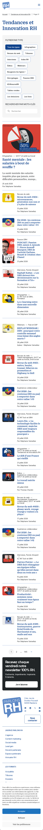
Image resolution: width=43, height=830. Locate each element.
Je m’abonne (21, 684)
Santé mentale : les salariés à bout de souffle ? (16, 163)
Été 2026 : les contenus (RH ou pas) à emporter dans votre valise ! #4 (28, 222)
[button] (13, 47)
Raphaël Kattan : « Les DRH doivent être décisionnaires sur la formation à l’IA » (28, 276)
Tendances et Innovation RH (20, 14)
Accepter (21, 811)
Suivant (31, 652)
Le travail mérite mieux (26, 481)
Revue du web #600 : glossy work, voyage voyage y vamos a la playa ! (28, 510)
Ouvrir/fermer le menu (39, 5)
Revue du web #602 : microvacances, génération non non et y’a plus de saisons (28, 201)
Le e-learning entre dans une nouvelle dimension (27, 304)
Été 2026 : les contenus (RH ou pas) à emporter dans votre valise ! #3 (28, 395)
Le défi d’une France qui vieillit (28, 457)
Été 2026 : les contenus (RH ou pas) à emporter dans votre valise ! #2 (28, 536)
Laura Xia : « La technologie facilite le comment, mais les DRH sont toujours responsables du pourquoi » (28, 427)
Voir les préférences (21, 824)
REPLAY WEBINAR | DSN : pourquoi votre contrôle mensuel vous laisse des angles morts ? (28, 333)
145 (25, 652)
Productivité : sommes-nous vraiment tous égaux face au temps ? (28, 598)
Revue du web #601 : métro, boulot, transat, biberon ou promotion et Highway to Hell (28, 368)
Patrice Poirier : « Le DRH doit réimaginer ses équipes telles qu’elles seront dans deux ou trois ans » (28, 567)
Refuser (21, 818)
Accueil (5, 14)
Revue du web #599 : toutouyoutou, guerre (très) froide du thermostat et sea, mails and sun (28, 629)
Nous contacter (32, 719)
